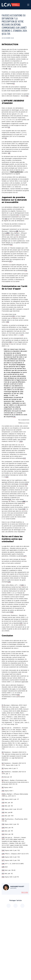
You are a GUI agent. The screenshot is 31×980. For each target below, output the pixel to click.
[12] (11, 244)
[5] (6, 138)
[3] (27, 96)
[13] (10, 261)
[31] (21, 623)
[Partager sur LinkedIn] (9, 906)
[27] (25, 556)
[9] (3, 787)
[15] (13, 316)
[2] (14, 83)
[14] (26, 270)
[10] (3, 791)
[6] (9, 153)
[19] (14, 417)
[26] (24, 509)
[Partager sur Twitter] (22, 906)
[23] (26, 484)
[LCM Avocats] (11, 4)
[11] (17, 235)
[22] (7, 477)
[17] (22, 335)
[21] (24, 458)
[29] (22, 585)
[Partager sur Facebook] (15, 906)
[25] (3, 854)
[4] (9, 127)
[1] (10, 69)
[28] (9, 582)
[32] (18, 695)
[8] (6, 219)
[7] (18, 215)
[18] (10, 342)
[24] (10, 499)
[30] (12, 612)
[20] (20, 441)
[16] (8, 322)
